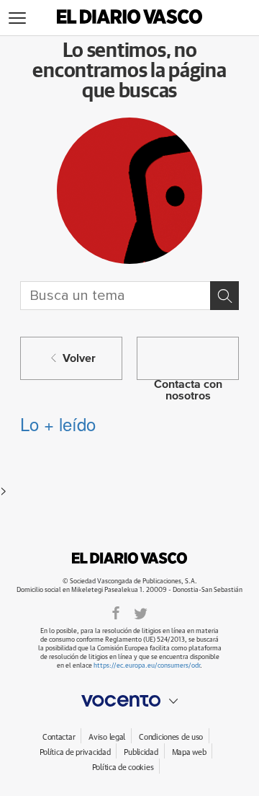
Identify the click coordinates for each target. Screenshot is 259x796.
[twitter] (140, 612)
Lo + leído (58, 423)
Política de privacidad (75, 752)
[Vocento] (129, 701)
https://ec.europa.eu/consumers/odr (147, 666)
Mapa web (189, 752)
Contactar (58, 737)
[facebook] (116, 612)
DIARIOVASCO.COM (129, 558)
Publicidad (141, 752)
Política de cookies (123, 767)
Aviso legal (106, 737)
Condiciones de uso (171, 737)
